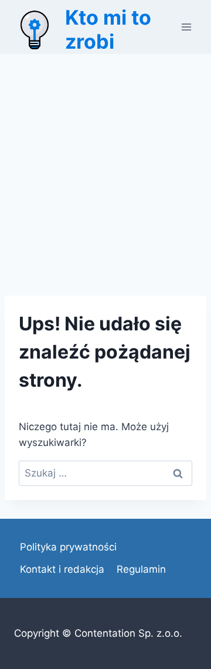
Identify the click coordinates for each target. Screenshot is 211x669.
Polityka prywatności (68, 547)
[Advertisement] (105, 165)
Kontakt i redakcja (62, 569)
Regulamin (141, 569)
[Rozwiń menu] (186, 27)
